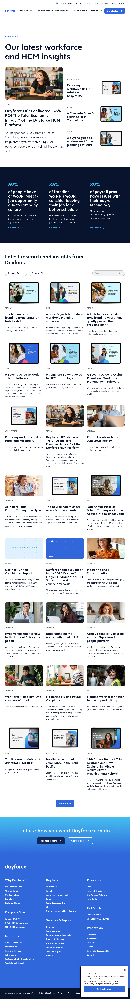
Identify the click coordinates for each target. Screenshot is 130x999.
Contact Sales (66, 3)
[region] (104, 981)
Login (89, 3)
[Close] (125, 970)
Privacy (61, 993)
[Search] (120, 273)
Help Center (79, 3)
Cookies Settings (104, 989)
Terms (70, 993)
